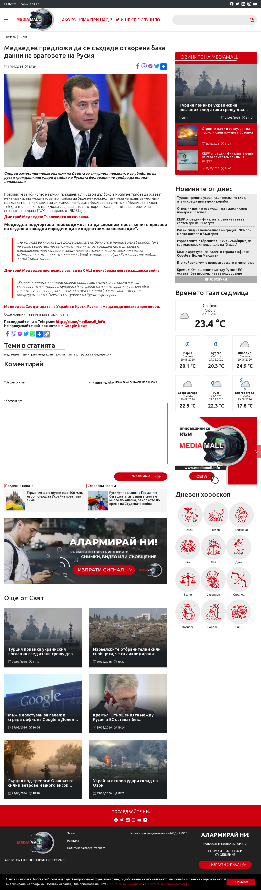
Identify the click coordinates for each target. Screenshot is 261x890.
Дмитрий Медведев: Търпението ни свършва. (46, 217)
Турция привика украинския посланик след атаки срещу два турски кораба (211, 199)
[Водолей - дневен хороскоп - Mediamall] (213, 615)
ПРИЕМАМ (240, 881)
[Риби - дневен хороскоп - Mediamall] (238, 615)
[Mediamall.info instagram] (249, 4)
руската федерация (96, 354)
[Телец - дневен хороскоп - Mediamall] (215, 518)
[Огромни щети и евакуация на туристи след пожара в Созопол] (187, 135)
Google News (75, 326)
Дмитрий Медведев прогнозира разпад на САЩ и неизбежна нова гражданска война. (82, 270)
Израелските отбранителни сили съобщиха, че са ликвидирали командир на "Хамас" (214, 242)
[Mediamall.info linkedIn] (243, 4)
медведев (12, 354)
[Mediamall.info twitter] (237, 4)
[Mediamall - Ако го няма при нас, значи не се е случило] (35, 19)
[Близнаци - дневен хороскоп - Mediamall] (241, 518)
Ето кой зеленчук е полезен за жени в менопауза (215, 262)
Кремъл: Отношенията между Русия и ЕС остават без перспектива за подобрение (209, 271)
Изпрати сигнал (225, 865)
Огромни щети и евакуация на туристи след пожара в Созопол (227, 130)
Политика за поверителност (166, 884)
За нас (71, 833)
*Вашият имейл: (101, 383)
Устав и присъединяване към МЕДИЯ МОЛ (158, 833)
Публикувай (141, 476)
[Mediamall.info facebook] (231, 4)
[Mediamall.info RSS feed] (145, 820)
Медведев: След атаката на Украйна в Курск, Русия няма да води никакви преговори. (82, 306)
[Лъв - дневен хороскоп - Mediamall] (213, 551)
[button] (189, 884)
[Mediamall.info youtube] (255, 4)
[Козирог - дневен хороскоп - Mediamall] (187, 615)
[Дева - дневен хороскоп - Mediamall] (238, 551)
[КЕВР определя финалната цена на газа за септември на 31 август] (187, 160)
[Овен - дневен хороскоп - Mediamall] (189, 518)
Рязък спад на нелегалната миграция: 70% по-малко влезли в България (214, 232)
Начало (11, 37)
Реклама (73, 840)
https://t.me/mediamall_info (80, 322)
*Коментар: (13, 401)
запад (73, 354)
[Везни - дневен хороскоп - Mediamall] (187, 583)
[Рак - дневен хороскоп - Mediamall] (187, 551)
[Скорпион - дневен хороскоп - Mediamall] (213, 583)
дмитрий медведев (38, 354)
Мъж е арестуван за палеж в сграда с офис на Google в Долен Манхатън (213, 253)
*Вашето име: (14, 382)
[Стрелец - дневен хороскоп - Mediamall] (238, 583)
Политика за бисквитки (124, 884)
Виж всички (216, 279)
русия (60, 354)
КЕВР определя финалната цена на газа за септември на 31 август (227, 157)
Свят (24, 37)
